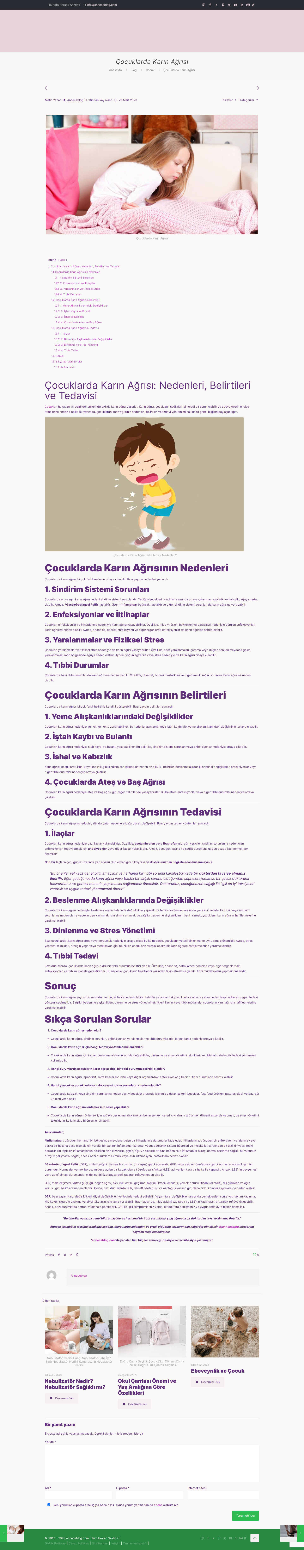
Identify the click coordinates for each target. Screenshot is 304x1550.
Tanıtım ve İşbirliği (135, 1543)
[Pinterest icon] (223, 5)
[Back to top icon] (254, 1538)
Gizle (62, 259)
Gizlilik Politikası (55, 1543)
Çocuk (150, 70)
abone (158, 1505)
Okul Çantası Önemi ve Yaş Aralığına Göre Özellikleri (147, 1387)
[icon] (235, 5)
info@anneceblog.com (102, 4)
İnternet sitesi (197, 1488)
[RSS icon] (242, 5)
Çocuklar (50, 406)
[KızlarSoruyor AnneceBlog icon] (253, 5)
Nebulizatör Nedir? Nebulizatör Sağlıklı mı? (75, 1384)
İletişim (115, 1543)
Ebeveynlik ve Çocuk (217, 1371)
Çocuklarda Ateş (84, 782)
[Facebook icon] (210, 5)
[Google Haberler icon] (248, 5)
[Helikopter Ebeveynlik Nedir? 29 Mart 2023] (292, 1533)
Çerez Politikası (79, 1543)
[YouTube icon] (216, 5)
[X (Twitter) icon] (229, 5)
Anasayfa (115, 70)
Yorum (50, 1441)
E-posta (122, 1488)
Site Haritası (100, 1543)
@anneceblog (229, 1226)
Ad (48, 1488)
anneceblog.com (103, 1240)
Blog (134, 70)
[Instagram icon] (203, 5)
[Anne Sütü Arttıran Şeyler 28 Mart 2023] (12, 1533)
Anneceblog (75, 100)
